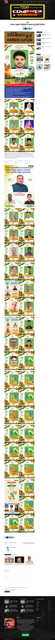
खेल (44, 1)
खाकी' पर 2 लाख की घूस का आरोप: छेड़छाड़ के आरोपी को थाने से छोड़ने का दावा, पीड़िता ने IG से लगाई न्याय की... (19, 564)
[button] (49, 1)
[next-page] (6, 567)
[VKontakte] (37, 620)
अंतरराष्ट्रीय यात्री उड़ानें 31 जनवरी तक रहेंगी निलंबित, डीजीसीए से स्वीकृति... (39, 62)
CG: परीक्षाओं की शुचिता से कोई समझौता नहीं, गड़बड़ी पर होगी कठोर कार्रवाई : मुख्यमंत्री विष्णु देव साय (29, 564)
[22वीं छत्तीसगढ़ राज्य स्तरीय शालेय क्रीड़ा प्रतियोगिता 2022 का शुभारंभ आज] (47, 58)
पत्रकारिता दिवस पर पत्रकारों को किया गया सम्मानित (10, 542)
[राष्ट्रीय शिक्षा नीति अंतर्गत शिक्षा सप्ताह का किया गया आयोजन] (39, 43)
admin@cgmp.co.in (27, 632)
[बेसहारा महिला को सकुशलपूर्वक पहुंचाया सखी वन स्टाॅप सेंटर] (39, 35)
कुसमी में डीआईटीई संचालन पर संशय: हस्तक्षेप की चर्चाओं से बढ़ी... (47, 70)
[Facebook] (29, 29)
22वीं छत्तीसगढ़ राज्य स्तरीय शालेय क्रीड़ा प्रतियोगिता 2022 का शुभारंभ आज (47, 62)
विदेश (39, 1)
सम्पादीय (41, 1)
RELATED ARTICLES (7, 554)
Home (5, 20)
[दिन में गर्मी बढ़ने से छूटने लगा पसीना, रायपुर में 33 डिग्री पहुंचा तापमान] (39, 47)
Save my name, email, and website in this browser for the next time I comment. (16, 587)
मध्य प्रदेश (24, 1)
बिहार (34, 1)
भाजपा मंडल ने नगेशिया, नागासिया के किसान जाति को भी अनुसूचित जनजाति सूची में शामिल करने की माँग (28, 543)
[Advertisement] (27, 11)
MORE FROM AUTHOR (14, 554)
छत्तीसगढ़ (28, 1)
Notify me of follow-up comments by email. (11, 589)
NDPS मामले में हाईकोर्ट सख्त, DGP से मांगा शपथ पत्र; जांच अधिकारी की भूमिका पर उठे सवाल (9, 564)
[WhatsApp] (31, 29)
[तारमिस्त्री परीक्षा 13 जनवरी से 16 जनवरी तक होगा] (40, 66)
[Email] (25, 29)
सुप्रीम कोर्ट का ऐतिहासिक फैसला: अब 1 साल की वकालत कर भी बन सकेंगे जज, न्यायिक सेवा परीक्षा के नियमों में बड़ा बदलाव (13, 610)
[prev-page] (5, 567)
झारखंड (31, 1)
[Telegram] (27, 29)
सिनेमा (46, 1)
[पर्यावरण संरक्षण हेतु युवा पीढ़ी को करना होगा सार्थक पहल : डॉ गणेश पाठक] (39, 39)
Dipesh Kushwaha (24, 26)
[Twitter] (23, 29)
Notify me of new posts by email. (9, 590)
